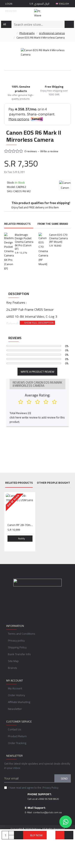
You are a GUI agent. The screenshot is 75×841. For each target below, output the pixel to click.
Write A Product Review (37, 371)
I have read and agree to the (33, 788)
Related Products (17, 224)
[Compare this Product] (68, 835)
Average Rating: (37, 395)
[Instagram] (42, 605)
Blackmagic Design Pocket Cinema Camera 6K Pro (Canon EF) (24, 241)
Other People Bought (53, 483)
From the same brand (53, 224)
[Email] (33, 605)
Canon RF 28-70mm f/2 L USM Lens (21, 525)
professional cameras (52, 33)
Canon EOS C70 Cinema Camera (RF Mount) (58, 238)
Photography (27, 33)
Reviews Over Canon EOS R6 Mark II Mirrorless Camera (37, 384)
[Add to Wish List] (59, 835)
